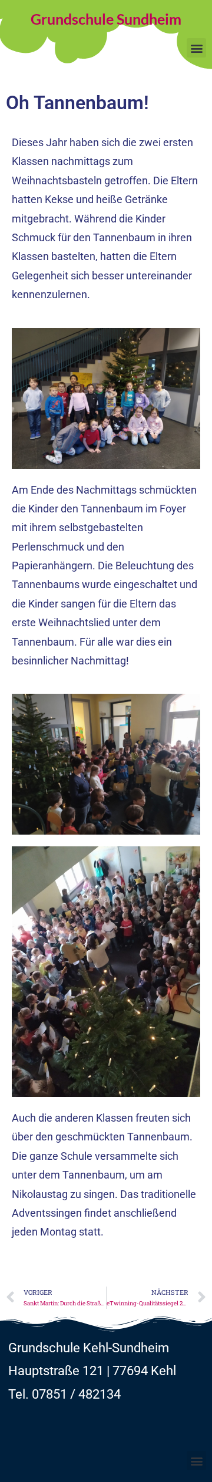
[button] (196, 48)
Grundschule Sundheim (106, 19)
